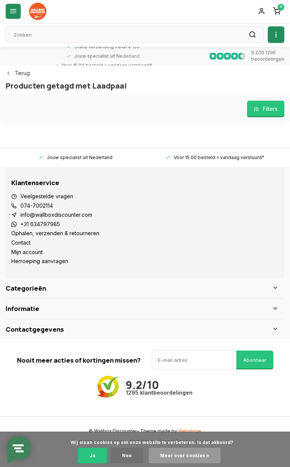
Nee (127, 455)
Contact (21, 242)
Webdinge (189, 431)
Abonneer (255, 360)
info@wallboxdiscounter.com (56, 214)
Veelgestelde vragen (46, 196)
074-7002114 (36, 205)
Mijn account (27, 252)
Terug (22, 73)
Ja (92, 455)
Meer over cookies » (184, 455)
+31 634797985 (40, 224)
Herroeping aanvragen (39, 261)
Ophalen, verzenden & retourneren (55, 233)
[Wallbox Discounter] (37, 11)
